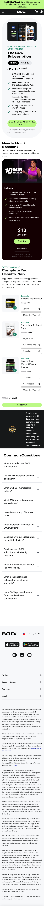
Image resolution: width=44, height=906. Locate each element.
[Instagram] (14, 655)
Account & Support (10, 682)
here (15, 765)
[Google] (30, 644)
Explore (5, 675)
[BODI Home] (22, 11)
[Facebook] (22, 655)
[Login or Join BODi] (41, 11)
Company (6, 689)
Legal (4, 696)
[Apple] (12, 644)
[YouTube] (29, 655)
